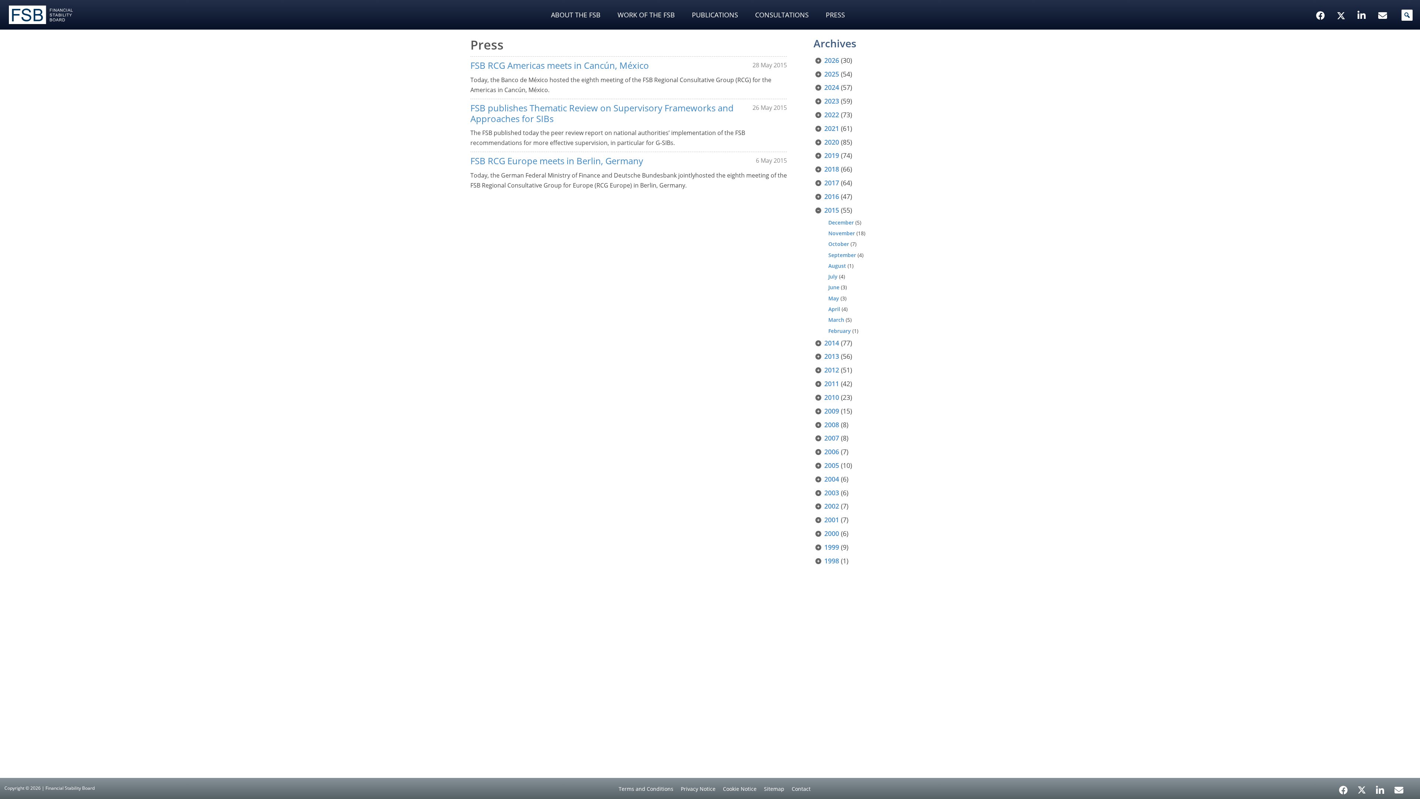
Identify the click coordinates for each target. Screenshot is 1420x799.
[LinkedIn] (1380, 787)
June (833, 287)
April (834, 309)
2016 (831, 196)
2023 (831, 101)
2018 (831, 169)
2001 (831, 519)
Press (835, 14)
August (837, 265)
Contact (801, 788)
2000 (831, 533)
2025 (831, 74)
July (833, 276)
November (841, 233)
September (842, 255)
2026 (831, 60)
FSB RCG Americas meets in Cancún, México (559, 65)
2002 (831, 506)
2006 (831, 451)
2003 (831, 492)
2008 (831, 424)
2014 (831, 342)
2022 (831, 114)
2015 (831, 210)
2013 (831, 356)
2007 (831, 438)
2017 (831, 182)
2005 (831, 465)
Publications (715, 14)
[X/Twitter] (1342, 4)
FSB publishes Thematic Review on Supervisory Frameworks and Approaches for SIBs (602, 113)
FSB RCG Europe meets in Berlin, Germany (556, 161)
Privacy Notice (698, 788)
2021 (831, 128)
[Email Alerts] (1399, 789)
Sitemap (774, 788)
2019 (831, 155)
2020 (831, 142)
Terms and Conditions (646, 788)
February (839, 330)
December (841, 222)
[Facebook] (1343, 787)
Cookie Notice (740, 788)
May (833, 298)
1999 (831, 547)
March (836, 319)
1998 (831, 560)
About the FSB (576, 14)
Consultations (782, 14)
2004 (831, 479)
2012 (831, 369)
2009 (831, 411)
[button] (1407, 15)
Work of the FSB (646, 14)
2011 (831, 383)
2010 (831, 397)
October (838, 243)
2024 (831, 87)
